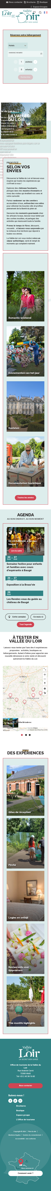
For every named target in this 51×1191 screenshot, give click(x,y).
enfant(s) (28, 70)
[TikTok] (15, 1101)
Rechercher (25, 77)
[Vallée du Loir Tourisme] (29, 16)
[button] (40, 12)
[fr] (45, 12)
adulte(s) (28, 62)
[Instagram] (20, 1101)
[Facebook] (10, 1101)
